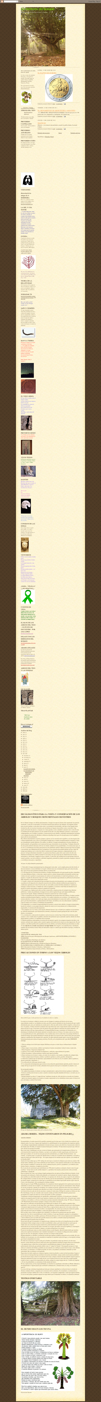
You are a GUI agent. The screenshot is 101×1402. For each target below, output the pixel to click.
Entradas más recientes (44, 133)
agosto (25, 763)
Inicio (60, 133)
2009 (24, 789)
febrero (26, 783)
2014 (24, 748)
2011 (24, 753)
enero (25, 785)
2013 (24, 750)
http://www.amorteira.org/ (27, 204)
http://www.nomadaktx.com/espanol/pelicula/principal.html (28, 296)
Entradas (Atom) (49, 137)
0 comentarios (59, 116)
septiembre (26, 761)
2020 (24, 738)
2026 (24, 732)
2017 (24, 742)
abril (25, 779)
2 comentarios (59, 103)
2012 (24, 751)
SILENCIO (26, 775)
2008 (24, 791)
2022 (24, 736)
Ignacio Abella (27, 805)
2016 (24, 744)
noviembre (26, 757)
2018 (24, 740)
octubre (26, 759)
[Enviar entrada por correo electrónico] (64, 103)
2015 (24, 746)
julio (25, 765)
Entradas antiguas (75, 133)
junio (25, 767)
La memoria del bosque (37, 9)
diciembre (26, 755)
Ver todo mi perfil (25, 807)
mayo (25, 777)
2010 (24, 787)
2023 (24, 734)
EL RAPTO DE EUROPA (29, 769)
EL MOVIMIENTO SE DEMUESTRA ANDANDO (29, 772)
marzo (25, 781)
